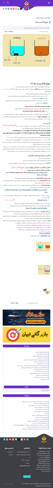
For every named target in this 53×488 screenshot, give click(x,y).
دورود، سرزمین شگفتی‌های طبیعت (40, 411)
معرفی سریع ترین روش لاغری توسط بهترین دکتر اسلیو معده (35, 360)
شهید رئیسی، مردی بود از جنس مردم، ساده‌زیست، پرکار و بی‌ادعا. (34, 401)
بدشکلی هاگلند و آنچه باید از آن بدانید (40, 423)
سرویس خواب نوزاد (45, 390)
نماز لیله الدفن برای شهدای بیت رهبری (39, 415)
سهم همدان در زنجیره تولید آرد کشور (40, 356)
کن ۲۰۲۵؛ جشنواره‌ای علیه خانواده (40, 407)
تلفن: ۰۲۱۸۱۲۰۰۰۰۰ (25, 460)
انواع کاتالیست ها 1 (41, 22)
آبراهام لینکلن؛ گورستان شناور (41, 352)
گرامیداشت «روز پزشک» (42, 358)
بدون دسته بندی (39, 18)
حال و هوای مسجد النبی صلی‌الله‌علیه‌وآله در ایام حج (37, 427)
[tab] (26, 346)
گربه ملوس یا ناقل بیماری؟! (42, 354)
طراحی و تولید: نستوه (7, 483)
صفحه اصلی (47, 18)
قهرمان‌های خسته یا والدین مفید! (40, 419)
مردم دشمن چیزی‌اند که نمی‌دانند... (40, 362)
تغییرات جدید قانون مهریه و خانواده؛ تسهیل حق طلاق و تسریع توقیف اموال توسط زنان (30, 425)
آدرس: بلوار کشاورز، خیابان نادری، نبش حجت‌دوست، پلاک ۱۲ (23, 454)
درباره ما (10, 455)
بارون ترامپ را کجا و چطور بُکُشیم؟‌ (40, 369)
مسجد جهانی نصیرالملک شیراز (41, 371)
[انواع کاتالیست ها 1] (26, 50)
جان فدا (45, 413)
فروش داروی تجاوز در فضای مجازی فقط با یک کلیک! (37, 421)
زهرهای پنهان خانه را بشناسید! (41, 417)
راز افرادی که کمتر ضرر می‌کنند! (41, 409)
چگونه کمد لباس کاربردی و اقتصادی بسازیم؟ (38, 373)
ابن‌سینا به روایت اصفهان (42, 364)
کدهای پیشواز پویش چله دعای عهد (40, 403)
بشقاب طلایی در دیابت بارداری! (41, 375)
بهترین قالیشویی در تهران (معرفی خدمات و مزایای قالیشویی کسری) (34, 367)
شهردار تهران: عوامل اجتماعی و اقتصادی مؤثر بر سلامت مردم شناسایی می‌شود (32, 365)
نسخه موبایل (27, 476)
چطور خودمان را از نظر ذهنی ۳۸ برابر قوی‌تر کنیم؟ (37, 405)
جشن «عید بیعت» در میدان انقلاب (40, 377)
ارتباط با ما (10, 452)
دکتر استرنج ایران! (43, 379)
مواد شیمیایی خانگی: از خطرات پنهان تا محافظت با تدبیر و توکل (35, 429)
